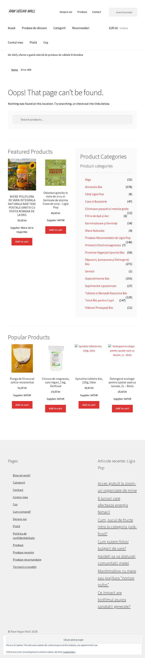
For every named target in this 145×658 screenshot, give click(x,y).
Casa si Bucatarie (96, 201)
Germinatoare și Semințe (101, 223)
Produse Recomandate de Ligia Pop (108, 238)
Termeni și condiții (24, 567)
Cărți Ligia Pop (94, 194)
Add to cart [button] (22, 241)
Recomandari (80, 28)
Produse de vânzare (34, 28)
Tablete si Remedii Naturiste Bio (106, 293)
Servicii (89, 271)
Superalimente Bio (97, 278)
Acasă (11, 28)
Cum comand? (22, 512)
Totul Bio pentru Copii (99, 300)
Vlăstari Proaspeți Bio (99, 308)
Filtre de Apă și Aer (97, 216)
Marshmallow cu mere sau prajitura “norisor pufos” (117, 577)
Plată (33, 42)
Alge (88, 179)
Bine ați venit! (21, 475)
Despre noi (66, 12)
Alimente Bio (93, 187)
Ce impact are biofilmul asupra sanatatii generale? (114, 599)
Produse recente (23, 552)
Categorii (59, 28)
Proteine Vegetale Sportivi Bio (104, 252)
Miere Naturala (94, 230)
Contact (96, 12)
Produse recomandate (27, 559)
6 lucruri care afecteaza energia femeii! (113, 505)
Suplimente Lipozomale (100, 286)
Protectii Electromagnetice (103, 245)
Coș (45, 42)
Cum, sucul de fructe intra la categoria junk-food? (117, 526)
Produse (82, 12)
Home (14, 69)
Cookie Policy (69, 651)
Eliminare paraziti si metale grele (107, 209)
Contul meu (15, 42)
